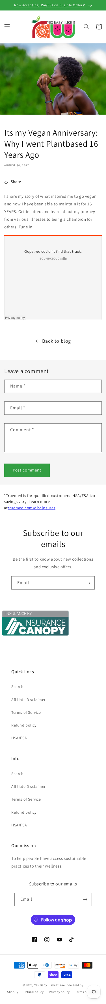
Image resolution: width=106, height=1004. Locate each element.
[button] (7, 26)
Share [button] (16, 181)
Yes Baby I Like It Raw (50, 985)
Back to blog (56, 341)
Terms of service (87, 992)
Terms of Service (26, 712)
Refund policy (23, 725)
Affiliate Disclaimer (28, 699)
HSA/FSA (19, 737)
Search (17, 686)
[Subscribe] (88, 583)
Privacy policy (59, 992)
